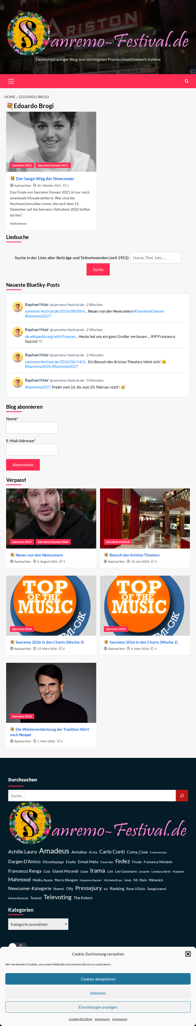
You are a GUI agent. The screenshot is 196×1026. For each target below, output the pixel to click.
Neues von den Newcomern (39, 555)
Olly (69, 888)
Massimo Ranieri (91, 880)
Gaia (46, 871)
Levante (144, 871)
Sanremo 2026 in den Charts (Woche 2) (143, 642)
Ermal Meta (88, 861)
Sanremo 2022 (22, 165)
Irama (97, 870)
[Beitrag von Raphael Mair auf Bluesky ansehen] (98, 383)
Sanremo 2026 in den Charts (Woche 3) (50, 642)
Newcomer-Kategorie (29, 888)
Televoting (57, 896)
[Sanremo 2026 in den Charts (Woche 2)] (145, 606)
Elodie (71, 862)
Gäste (84, 871)
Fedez (122, 861)
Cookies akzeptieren (98, 979)
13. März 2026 (47, 649)
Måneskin (156, 880)
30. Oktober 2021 (49, 185)
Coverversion (158, 852)
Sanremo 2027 (22, 542)
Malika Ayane (43, 880)
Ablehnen (98, 993)
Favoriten (106, 862)
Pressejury (88, 887)
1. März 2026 (46, 741)
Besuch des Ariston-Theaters (134, 555)
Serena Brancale (18, 898)
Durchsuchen (22, 779)
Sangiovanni (156, 888)
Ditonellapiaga (53, 862)
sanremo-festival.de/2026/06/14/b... (56, 361)
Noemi (58, 888)
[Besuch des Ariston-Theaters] (145, 518)
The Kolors (83, 897)
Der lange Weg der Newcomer (45, 178)
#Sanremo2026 (38, 366)
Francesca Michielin (158, 862)
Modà (127, 880)
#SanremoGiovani (149, 311)
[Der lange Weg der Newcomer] (51, 142)
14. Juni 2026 (140, 561)
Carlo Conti (112, 851)
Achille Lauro (22, 851)
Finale (137, 862)
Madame (178, 871)
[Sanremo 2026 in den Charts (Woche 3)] (51, 606)
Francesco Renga (24, 871)
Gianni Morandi (65, 871)
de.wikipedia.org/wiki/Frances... (51, 336)
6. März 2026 (140, 649)
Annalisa (79, 851)
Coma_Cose (137, 851)
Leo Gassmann (126, 871)
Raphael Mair (22, 186)
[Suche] (182, 795)
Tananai (36, 898)
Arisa (93, 852)
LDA (110, 871)
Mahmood (19, 879)
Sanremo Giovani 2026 (53, 542)
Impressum (102, 1019)
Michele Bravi (113, 880)
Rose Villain (135, 888)
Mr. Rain (140, 880)
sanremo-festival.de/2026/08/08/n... (56, 311)
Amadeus (54, 850)
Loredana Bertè (160, 871)
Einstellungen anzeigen (98, 1007)
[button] (188, 953)
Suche (98, 269)
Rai (106, 889)
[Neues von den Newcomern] (51, 518)
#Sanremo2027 (38, 316)
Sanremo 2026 (22, 629)
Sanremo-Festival (118, 542)
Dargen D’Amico (24, 861)
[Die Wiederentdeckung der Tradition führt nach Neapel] (51, 693)
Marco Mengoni (66, 880)
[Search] (186, 81)
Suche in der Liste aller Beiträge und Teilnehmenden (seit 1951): (72, 257)
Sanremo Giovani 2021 (53, 165)
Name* (12, 418)
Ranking (117, 888)
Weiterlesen (18, 223)
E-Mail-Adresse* (20, 440)
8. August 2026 (47, 561)
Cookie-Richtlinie (80, 1019)
